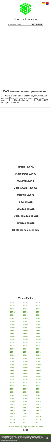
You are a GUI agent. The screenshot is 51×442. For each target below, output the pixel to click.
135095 (12, 398)
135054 (25, 355)
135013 (38, 312)
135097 (38, 398)
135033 (25, 333)
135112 (38, 414)
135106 (38, 407)
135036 (25, 337)
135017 (12, 318)
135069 (25, 370)
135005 (12, 306)
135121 (38, 423)
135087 (25, 389)
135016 (38, 315)
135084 (25, 386)
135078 (25, 380)
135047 (12, 349)
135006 (25, 306)
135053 (12, 355)
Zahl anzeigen (37, 24)
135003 (25, 303)
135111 (25, 414)
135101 (12, 404)
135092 (12, 395)
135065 (12, 367)
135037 (38, 337)
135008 (12, 309)
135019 (38, 318)
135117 (25, 420)
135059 (12, 361)
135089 (12, 392)
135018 (25, 318)
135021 (25, 321)
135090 (25, 392)
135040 (38, 340)
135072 (25, 373)
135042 (25, 343)
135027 (25, 327)
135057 (25, 358)
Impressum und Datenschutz (33, 427)
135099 (25, 401)
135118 (38, 420)
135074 (12, 377)
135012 (25, 312)
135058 (38, 358)
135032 (12, 333)
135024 (25, 324)
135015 (25, 315)
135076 (38, 377)
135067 (38, 367)
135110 (12, 414)
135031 (38, 330)
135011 (12, 312)
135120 (25, 423)
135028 (38, 327)
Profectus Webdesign (15, 427)
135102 (25, 404)
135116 (12, 420)
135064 (38, 364)
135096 (25, 398)
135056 (12, 358)
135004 (38, 303)
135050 (12, 352)
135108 (25, 410)
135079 (38, 380)
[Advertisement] (25, 54)
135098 (12, 401)
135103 (38, 404)
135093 (25, 395)
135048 (25, 349)
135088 (38, 389)
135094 (38, 395)
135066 (25, 367)
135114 (25, 417)
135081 (25, 383)
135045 (25, 346)
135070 (38, 370)
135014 (12, 315)
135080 (12, 383)
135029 (12, 330)
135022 (38, 321)
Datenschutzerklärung (11, 440)
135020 (12, 321)
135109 (38, 410)
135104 (12, 407)
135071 (12, 373)
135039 (25, 340)
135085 (38, 386)
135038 (12, 340)
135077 (12, 380)
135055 (38, 355)
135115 (38, 417)
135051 (25, 352)
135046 (38, 346)
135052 (38, 352)
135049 (38, 349)
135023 (12, 324)
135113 (12, 417)
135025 (38, 324)
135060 (25, 361)
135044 (12, 346)
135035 (12, 337)
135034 (38, 333)
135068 (12, 370)
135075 (25, 377)
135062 (12, 364)
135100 (38, 401)
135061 (38, 361)
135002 (12, 303)
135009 (25, 309)
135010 (38, 309)
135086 (12, 389)
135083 (12, 386)
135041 (12, 343)
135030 (25, 330)
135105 (25, 407)
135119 (12, 423)
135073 (38, 373)
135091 (38, 392)
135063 (25, 364)
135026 (12, 327)
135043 (38, 343)
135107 (12, 410)
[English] (47, 3)
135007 (38, 306)
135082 (38, 383)
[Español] (43, 3)
